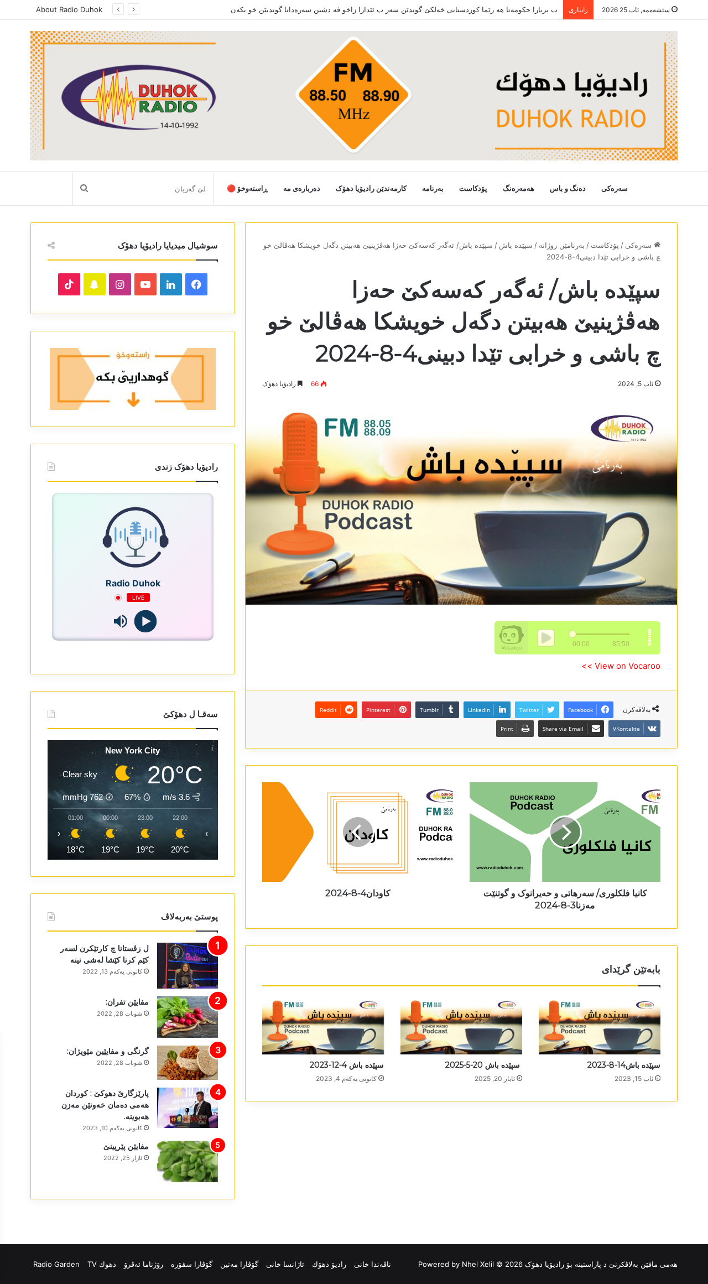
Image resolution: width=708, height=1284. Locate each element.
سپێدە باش (516, 245)
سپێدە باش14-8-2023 (623, 1065)
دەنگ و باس (568, 188)
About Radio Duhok (69, 9)
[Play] (145, 621)
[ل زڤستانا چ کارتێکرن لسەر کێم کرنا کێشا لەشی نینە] (187, 966)
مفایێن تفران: (127, 1002)
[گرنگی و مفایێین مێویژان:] (187, 1063)
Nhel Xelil (478, 1264)
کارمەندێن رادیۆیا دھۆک (371, 188)
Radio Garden (56, 1264)
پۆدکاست (473, 188)
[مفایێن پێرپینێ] (187, 1161)
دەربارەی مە (301, 188)
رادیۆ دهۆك (329, 1264)
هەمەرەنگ (518, 188)
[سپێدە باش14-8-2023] (599, 1026)
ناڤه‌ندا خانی (372, 1264)
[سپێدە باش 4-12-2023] (323, 1026)
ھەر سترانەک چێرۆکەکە (522, 9)
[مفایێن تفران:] (187, 1017)
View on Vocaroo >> (620, 666)
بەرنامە (433, 188)
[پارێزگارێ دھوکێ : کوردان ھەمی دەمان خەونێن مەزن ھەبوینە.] (187, 1108)
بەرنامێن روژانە (562, 245)
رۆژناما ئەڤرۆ (143, 1264)
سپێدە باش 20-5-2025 (483, 1065)
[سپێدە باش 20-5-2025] (461, 1026)
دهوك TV (101, 1264)
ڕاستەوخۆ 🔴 (247, 188)
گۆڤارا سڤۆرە (191, 1264)
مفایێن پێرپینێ (126, 1146)
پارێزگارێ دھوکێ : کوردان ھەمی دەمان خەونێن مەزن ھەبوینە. (105, 1104)
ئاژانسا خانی (285, 1264)
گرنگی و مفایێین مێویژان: (108, 1051)
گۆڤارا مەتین (239, 1264)
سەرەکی (614, 188)
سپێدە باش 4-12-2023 (347, 1065)
